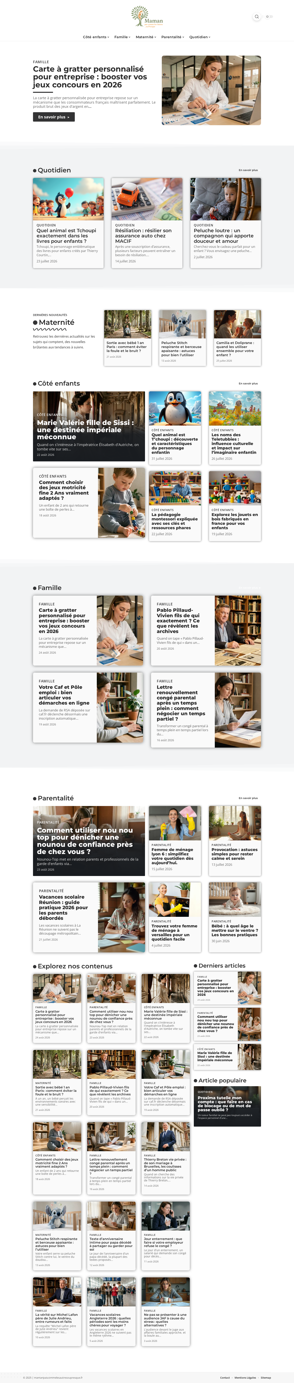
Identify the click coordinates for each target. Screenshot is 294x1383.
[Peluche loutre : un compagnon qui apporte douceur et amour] (225, 199)
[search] (257, 17)
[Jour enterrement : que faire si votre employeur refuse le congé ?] (166, 1216)
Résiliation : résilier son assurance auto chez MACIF (143, 236)
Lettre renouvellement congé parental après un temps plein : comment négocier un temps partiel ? (181, 703)
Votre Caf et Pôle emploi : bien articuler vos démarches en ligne (64, 695)
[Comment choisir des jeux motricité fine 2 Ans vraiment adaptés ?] (121, 503)
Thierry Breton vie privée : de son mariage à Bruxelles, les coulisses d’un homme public (165, 1165)
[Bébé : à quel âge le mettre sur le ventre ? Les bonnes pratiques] (235, 899)
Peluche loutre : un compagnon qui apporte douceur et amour (224, 236)
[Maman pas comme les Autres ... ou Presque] (147, 17)
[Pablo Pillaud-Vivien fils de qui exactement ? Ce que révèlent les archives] (238, 631)
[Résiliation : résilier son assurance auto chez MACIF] (147, 199)
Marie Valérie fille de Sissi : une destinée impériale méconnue (85, 429)
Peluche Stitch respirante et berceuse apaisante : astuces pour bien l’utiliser (181, 349)
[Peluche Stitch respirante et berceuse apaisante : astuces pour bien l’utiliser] (182, 324)
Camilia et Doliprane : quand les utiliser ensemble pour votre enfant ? (235, 349)
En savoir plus (248, 170)
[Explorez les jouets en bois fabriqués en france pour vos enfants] (235, 488)
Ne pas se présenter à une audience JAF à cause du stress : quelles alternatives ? (165, 1320)
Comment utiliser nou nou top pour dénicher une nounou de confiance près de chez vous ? (85, 841)
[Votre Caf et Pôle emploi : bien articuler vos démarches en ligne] (120, 708)
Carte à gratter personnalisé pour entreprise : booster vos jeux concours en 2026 (90, 77)
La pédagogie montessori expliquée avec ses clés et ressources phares (175, 521)
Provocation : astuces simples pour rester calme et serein (235, 854)
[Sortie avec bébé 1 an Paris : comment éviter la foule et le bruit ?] (127, 324)
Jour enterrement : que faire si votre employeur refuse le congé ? (163, 1242)
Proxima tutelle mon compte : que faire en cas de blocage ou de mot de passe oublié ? (225, 1103)
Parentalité (56, 798)
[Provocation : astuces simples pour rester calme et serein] (235, 823)
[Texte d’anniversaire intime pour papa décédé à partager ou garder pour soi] (111, 1216)
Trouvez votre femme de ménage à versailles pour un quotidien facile (174, 933)
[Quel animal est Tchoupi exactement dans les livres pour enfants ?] (68, 199)
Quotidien (54, 170)
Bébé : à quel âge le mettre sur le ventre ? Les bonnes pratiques (235, 930)
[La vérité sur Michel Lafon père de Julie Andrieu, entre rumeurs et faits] (57, 1291)
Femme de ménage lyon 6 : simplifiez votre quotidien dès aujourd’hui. (172, 856)
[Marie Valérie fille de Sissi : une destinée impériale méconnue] (166, 988)
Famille (172, 120)
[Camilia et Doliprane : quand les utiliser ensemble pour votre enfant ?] (237, 324)
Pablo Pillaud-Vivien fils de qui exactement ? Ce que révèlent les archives (178, 620)
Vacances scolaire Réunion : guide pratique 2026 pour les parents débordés (63, 907)
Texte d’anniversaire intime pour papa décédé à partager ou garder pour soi (111, 1244)
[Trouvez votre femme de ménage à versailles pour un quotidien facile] (175, 899)
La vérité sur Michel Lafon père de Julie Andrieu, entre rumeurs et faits (56, 1318)
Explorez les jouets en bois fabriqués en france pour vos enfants (235, 521)
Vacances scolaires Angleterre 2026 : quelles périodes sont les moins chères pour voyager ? (110, 1320)
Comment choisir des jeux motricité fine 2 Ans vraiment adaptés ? (64, 490)
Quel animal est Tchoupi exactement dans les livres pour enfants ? (66, 236)
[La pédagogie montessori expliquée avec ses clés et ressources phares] (175, 488)
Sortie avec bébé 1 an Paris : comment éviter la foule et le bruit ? (127, 347)
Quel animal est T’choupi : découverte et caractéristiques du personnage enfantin (175, 443)
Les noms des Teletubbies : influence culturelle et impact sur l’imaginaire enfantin (234, 443)
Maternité (56, 322)
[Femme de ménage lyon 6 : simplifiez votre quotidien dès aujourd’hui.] (175, 823)
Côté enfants (59, 383)
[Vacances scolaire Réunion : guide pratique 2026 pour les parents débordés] (121, 917)
